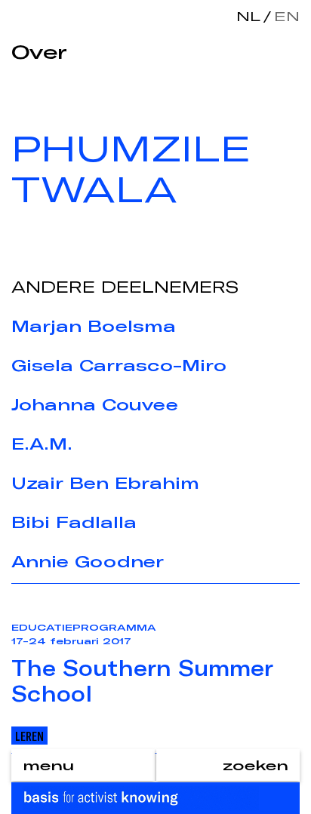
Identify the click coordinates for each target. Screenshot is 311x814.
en (284, 16)
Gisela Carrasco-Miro (118, 365)
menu (48, 765)
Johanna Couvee (94, 404)
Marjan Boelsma (93, 326)
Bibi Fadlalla (74, 522)
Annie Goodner (87, 561)
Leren (29, 735)
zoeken (255, 765)
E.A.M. (41, 444)
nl (248, 16)
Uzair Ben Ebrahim (105, 483)
